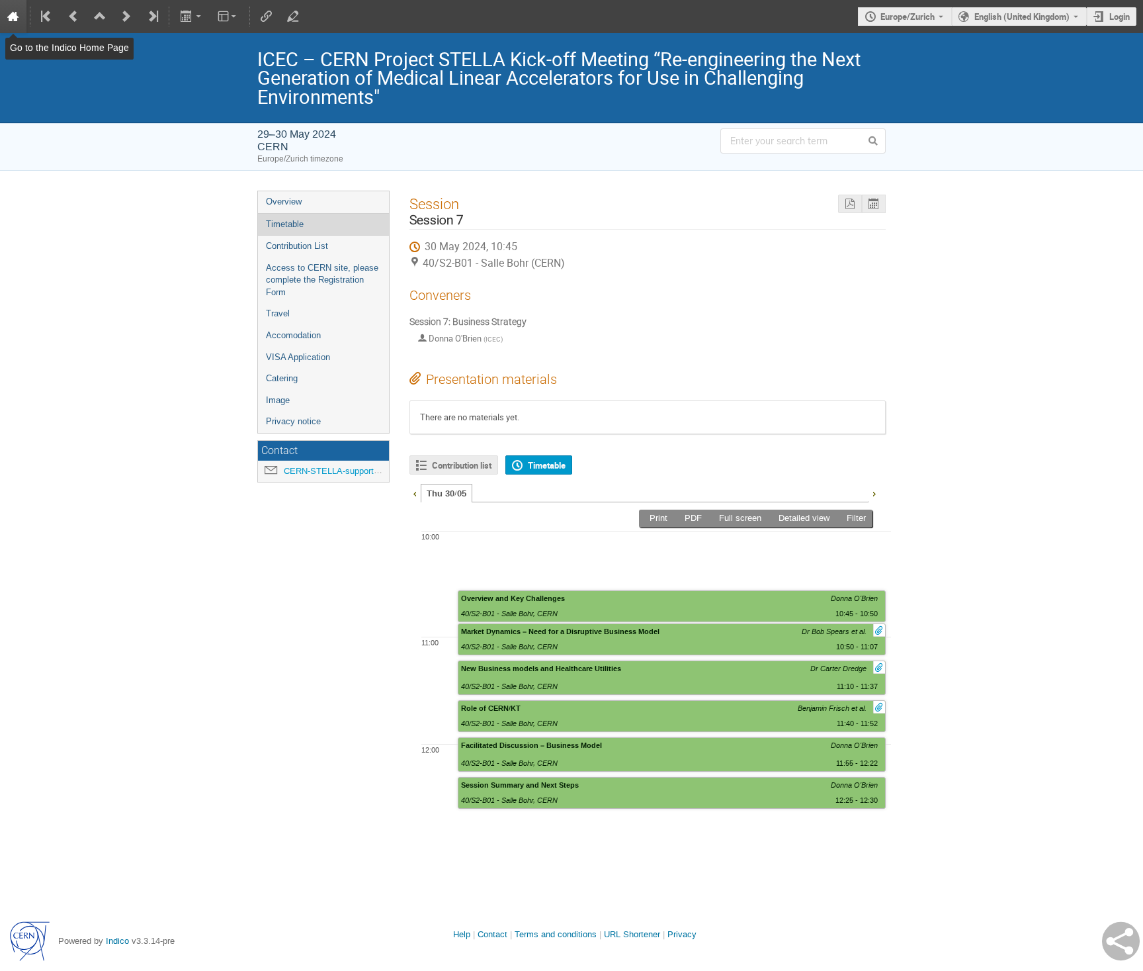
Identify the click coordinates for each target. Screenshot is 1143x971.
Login (1119, 17)
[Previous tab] (414, 492)
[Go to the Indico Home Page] (13, 16)
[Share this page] (1121, 941)
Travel (278, 313)
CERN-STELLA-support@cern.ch (347, 471)
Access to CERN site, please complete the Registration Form (322, 280)
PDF (693, 518)
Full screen (740, 518)
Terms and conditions (556, 934)
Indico (117, 941)
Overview (284, 202)
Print (658, 518)
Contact (492, 934)
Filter (856, 518)
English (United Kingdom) (1022, 17)
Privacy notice (293, 421)
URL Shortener (632, 934)
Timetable (285, 224)
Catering (282, 378)
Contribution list (461, 465)
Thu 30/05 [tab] (446, 494)
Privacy (682, 934)
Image (278, 400)
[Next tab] (873, 492)
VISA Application (298, 357)
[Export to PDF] (850, 204)
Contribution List (297, 246)
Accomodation (293, 335)
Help (461, 934)
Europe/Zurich (907, 17)
